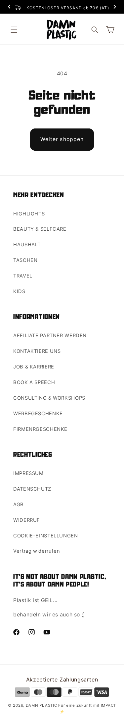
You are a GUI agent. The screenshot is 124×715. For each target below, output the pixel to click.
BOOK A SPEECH (34, 382)
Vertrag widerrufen (36, 551)
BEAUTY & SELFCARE (39, 229)
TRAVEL (22, 276)
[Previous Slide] (9, 7)
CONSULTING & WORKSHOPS (49, 398)
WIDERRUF (26, 520)
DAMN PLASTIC (42, 705)
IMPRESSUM (28, 473)
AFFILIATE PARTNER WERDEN (50, 336)
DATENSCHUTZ (32, 489)
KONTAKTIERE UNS (37, 351)
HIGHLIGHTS (29, 214)
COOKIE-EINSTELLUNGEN (45, 536)
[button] (13, 29)
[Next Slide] (115, 7)
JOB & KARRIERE (33, 367)
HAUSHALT (27, 245)
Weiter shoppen (62, 139)
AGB (18, 505)
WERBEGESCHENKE (38, 414)
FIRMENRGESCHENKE (40, 429)
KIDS (19, 291)
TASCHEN (25, 260)
